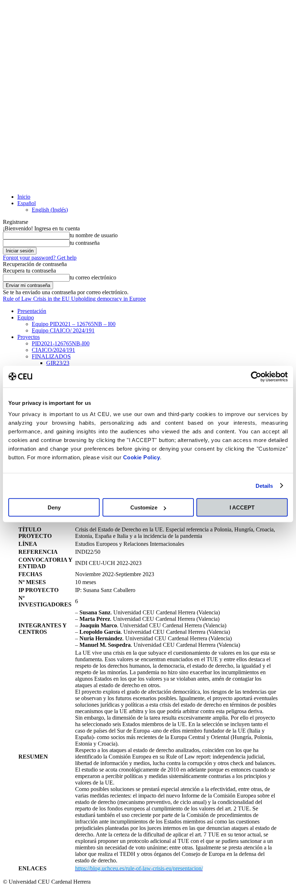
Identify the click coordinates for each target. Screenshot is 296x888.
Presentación (31, 311)
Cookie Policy (141, 457)
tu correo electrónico (93, 277)
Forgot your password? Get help (40, 258)
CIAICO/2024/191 (53, 350)
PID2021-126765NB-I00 (61, 343)
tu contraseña (85, 243)
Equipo (25, 317)
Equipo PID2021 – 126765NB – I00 (74, 324)
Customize (143, 507)
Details (264, 485)
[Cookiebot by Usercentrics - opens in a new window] (256, 376)
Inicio (23, 197)
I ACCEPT (242, 507)
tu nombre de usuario (94, 235)
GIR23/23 (57, 363)
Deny (54, 507)
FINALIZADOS (51, 356)
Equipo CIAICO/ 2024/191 (63, 330)
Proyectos (28, 337)
